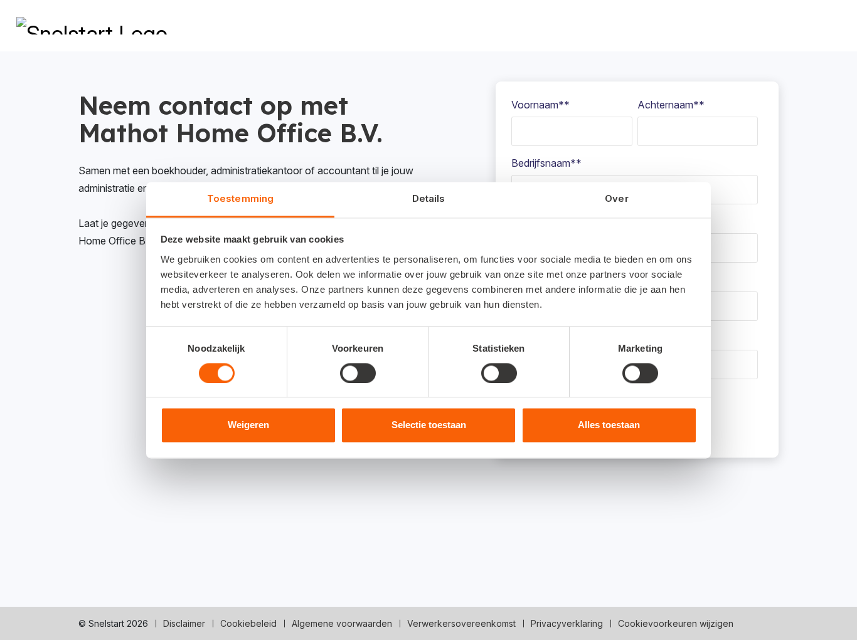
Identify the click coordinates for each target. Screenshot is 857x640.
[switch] (358, 373)
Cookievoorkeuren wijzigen (675, 623)
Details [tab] (428, 198)
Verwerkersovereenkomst (461, 623)
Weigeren (248, 425)
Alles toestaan (609, 425)
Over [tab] (616, 198)
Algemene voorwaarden (342, 623)
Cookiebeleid (248, 623)
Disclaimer (184, 623)
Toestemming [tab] (240, 198)
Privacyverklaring (567, 623)
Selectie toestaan (428, 425)
